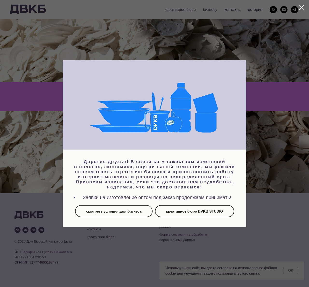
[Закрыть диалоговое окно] (301, 7)
